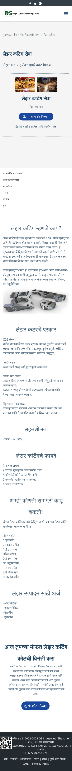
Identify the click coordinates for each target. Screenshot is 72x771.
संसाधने (13, 758)
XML (26, 763)
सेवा (15, 35)
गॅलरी (36, 758)
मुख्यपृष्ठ (7, 35)
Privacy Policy (40, 763)
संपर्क (44, 758)
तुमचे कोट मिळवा (39, 116)
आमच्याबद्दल (25, 758)
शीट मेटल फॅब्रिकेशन (30, 35)
